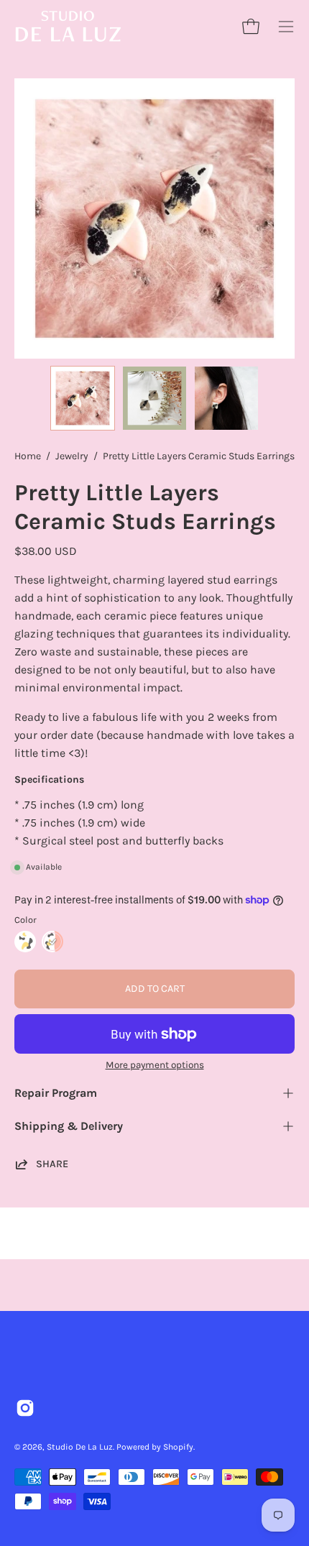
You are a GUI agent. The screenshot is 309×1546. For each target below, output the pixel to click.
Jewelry (71, 456)
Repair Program (55, 1093)
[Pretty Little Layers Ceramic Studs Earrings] (82, 398)
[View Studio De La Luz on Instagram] (25, 1408)
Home (27, 456)
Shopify (178, 1447)
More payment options (155, 1064)
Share (52, 1164)
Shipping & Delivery (68, 1126)
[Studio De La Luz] (68, 26)
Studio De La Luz (80, 1447)
